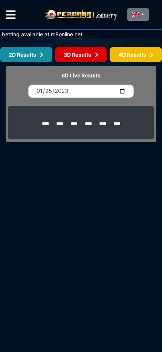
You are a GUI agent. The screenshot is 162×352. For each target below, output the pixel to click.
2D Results (24, 54)
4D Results (134, 54)
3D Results (79, 54)
